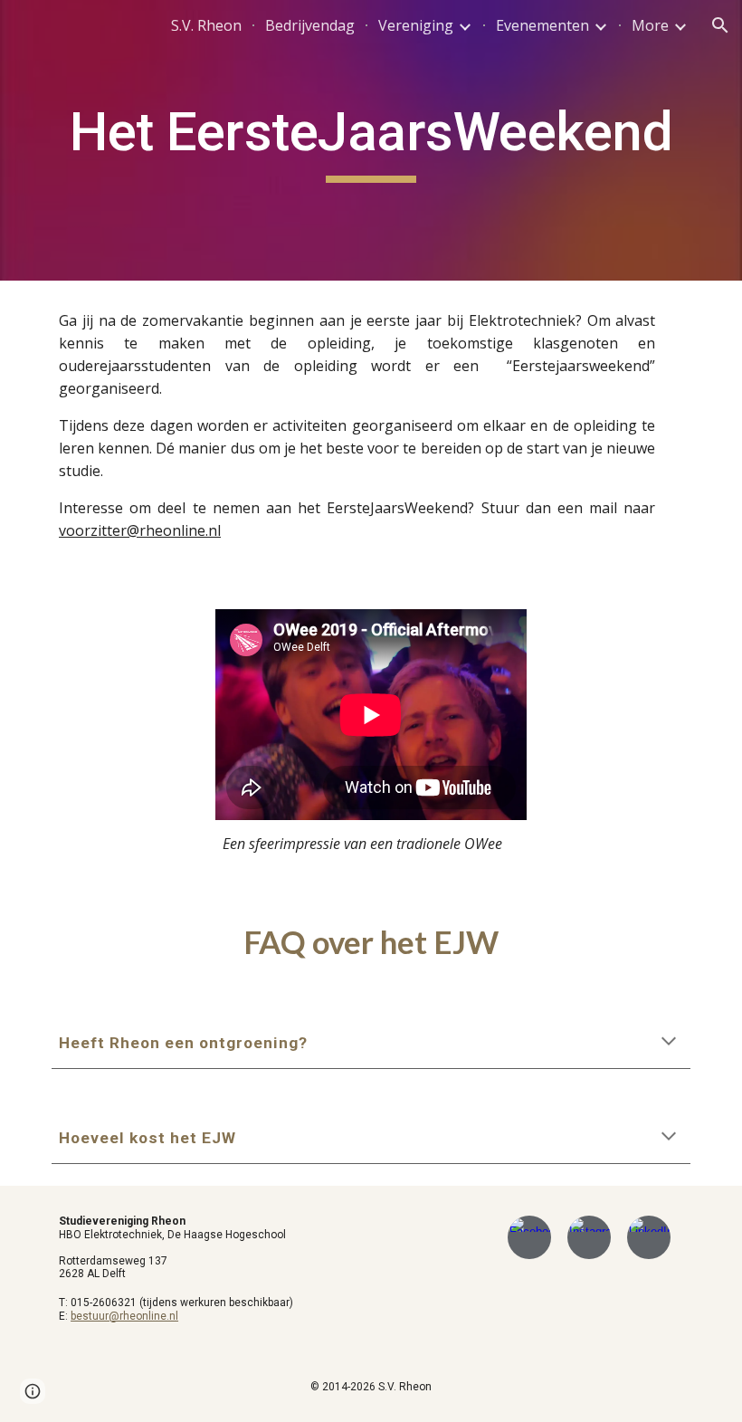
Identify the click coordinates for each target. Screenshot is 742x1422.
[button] (720, 25)
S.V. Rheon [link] (206, 25)
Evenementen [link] (542, 25)
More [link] (650, 25)
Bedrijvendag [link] (310, 25)
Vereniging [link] (415, 25)
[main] (371, 140)
